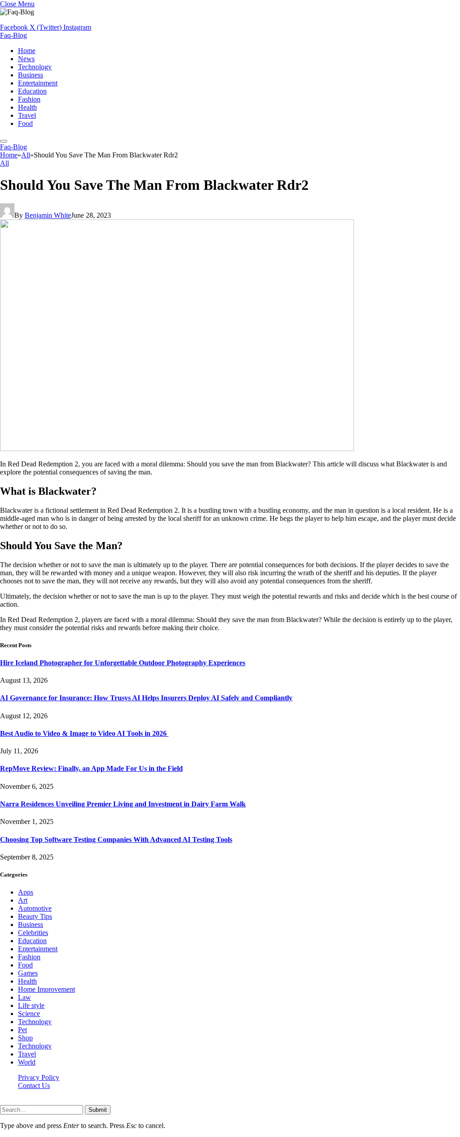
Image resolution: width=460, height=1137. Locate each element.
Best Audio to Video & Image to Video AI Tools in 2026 (84, 733)
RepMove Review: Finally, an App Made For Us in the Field (91, 768)
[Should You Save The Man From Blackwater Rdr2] (177, 448)
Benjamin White (48, 215)
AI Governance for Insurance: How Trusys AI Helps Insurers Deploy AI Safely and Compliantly (146, 698)
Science (29, 1013)
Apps (25, 892)
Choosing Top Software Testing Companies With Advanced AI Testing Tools (116, 839)
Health (27, 107)
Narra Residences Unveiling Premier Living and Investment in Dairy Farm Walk (123, 804)
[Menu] (3, 141)
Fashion (29, 99)
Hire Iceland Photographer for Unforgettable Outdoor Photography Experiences (122, 663)
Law (24, 997)
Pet (22, 1030)
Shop (25, 1038)
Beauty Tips (35, 916)
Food (25, 123)
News (26, 59)
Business (30, 75)
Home (26, 50)
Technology (35, 67)
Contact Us (34, 1085)
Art (22, 900)
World (26, 1062)
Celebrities (33, 932)
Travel (27, 115)
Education (32, 91)
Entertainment (38, 83)
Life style (31, 1005)
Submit (97, 1109)
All (4, 163)
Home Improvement (46, 989)
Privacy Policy (38, 1077)
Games (28, 973)
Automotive (35, 908)
